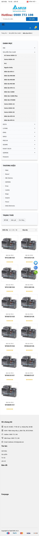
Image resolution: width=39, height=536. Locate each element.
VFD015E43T (10, 375)
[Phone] (36, 272)
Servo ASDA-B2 (9, 108)
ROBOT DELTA (7, 149)
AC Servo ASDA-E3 (10, 55)
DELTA (5, 124)
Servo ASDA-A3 (9, 59)
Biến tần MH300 (9, 75)
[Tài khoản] (30, 28)
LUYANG (5, 128)
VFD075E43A (10, 316)
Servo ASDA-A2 (9, 104)
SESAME (5, 144)
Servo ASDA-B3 (9, 112)
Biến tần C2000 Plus (11, 96)
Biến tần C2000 (9, 92)
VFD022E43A (29, 346)
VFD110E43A (29, 287)
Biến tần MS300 (9, 79)
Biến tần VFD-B (9, 120)
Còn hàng (21, 220)
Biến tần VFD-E (9, 71)
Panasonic (6, 157)
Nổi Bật (6, 220)
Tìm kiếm (32, 19)
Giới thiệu (4, 1)
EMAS (4, 132)
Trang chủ (4, 33)
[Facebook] (36, 263)
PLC (5, 63)
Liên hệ (16, 1)
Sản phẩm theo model (15, 33)
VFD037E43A (10, 346)
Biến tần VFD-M (9, 116)
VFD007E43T (29, 375)
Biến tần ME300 (9, 84)
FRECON (5, 140)
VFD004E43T (10, 405)
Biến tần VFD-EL (9, 88)
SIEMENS (5, 153)
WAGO (5, 136)
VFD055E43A (29, 316)
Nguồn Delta (8, 67)
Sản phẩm (4, 454)
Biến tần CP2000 (9, 100)
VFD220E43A (10, 258)
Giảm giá (13, 220)
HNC (4, 48)
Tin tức (10, 1)
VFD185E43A (29, 258)
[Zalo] (36, 267)
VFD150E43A (10, 287)
